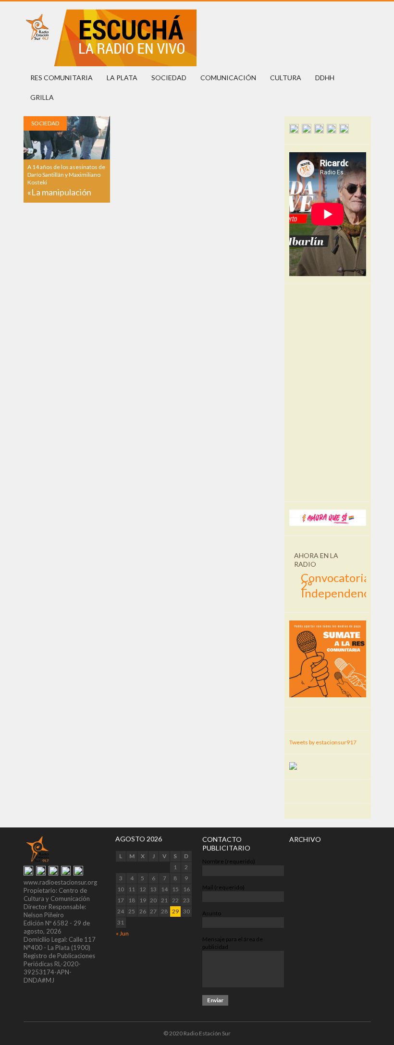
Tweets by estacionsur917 (323, 742)
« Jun (122, 933)
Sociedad (168, 77)
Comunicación (228, 77)
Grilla (42, 97)
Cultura (285, 77)
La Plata (122, 77)
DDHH (324, 77)
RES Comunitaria (61, 77)
